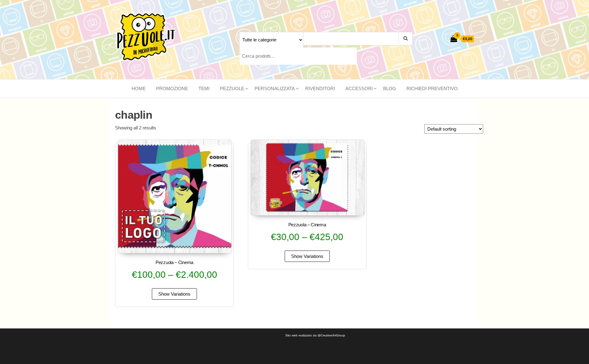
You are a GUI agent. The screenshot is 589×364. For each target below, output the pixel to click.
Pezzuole (232, 88)
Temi (204, 88)
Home (139, 88)
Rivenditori (320, 88)
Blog (389, 88)
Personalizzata (275, 88)
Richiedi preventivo (432, 88)
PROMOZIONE (172, 88)
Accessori (359, 88)
